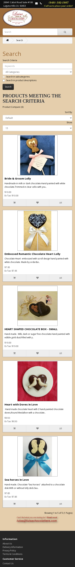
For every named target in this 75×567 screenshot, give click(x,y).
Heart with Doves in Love (21, 404)
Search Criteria (10, 60)
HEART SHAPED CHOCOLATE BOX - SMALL (31, 329)
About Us (7, 543)
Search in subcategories (18, 76)
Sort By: (68, 112)
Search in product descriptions (21, 80)
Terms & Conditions (12, 554)
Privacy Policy (9, 550)
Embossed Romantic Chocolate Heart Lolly (32, 254)
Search (19, 40)
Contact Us (8, 563)
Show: (69, 122)
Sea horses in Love (17, 479)
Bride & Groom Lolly (18, 178)
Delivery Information (13, 547)
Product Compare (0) (13, 106)
